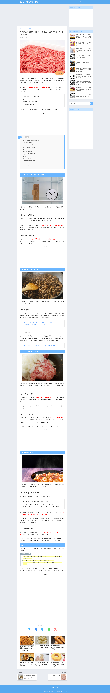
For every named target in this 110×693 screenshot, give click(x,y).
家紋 (77, 1)
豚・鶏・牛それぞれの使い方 (30, 163)
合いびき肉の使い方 (28, 165)
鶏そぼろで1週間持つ (28, 142)
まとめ (24, 167)
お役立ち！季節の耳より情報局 (28, 2)
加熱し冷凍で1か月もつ (29, 144)
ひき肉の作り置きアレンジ (28, 147)
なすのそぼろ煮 (27, 151)
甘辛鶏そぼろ (26, 149)
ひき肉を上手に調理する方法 (29, 153)
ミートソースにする (28, 158)
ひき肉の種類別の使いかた (28, 160)
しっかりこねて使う (28, 156)
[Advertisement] (42, 15)
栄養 (80, 1)
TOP (73, 1)
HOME (56, 687)
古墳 (84, 1)
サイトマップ (89, 1)
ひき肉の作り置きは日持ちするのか (30, 140)
